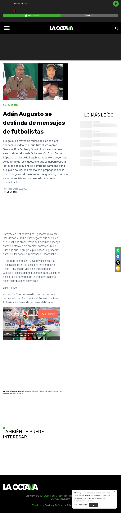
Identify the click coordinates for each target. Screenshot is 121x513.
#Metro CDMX (10, 393)
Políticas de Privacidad (66, 505)
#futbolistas (55, 391)
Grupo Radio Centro (53, 496)
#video (20, 393)
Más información (81, 505)
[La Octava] (61, 28)
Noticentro (11, 104)
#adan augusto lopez (36, 391)
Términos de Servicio (42, 505)
